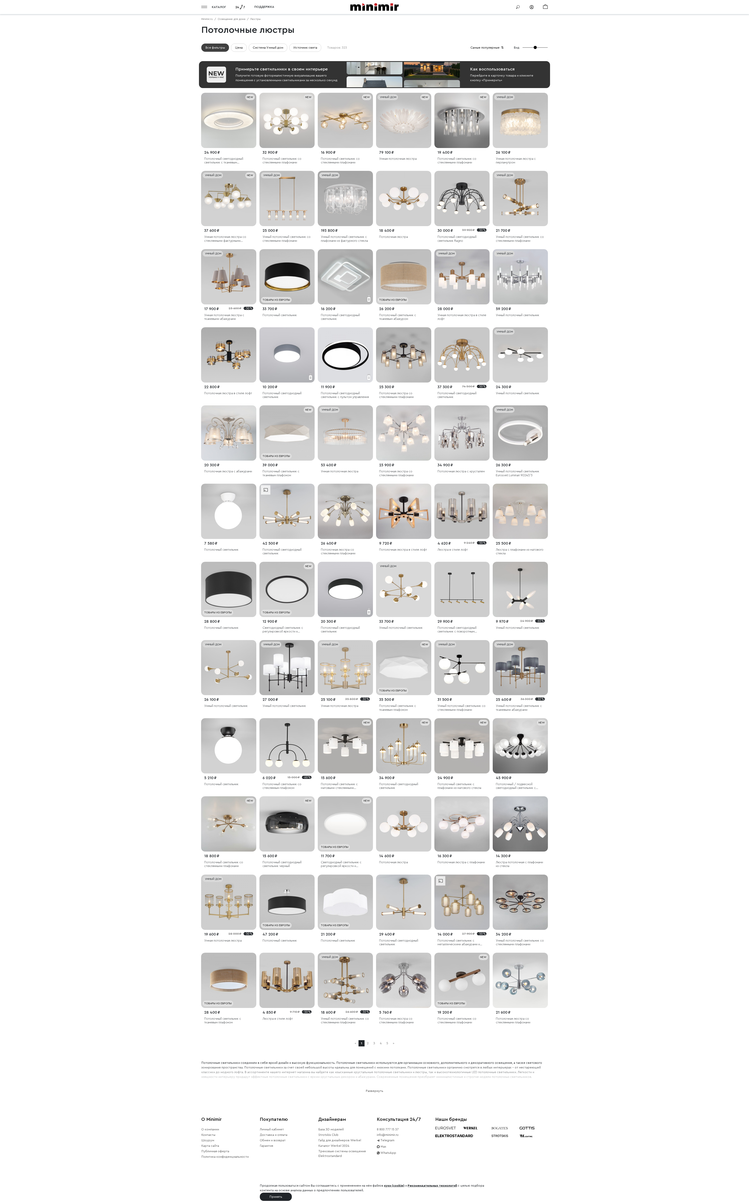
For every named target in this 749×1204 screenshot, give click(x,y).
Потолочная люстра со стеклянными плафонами (396, 395)
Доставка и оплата (273, 1134)
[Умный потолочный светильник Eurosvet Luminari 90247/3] (520, 433)
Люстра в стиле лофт (453, 549)
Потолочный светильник (280, 315)
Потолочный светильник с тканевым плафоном (281, 473)
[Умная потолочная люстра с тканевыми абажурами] (228, 276)
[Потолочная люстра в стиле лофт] (228, 355)
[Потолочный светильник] (287, 276)
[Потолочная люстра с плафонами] (462, 824)
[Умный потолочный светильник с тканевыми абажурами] (520, 667)
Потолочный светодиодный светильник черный (282, 864)
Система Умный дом (268, 47)
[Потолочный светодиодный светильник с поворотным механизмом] (462, 589)
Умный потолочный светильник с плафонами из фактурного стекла (344, 238)
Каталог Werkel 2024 (333, 1145)
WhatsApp (388, 1152)
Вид (516, 47)
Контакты (208, 1134)
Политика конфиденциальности (225, 1156)
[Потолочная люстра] (403, 198)
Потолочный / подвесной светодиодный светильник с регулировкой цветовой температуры (516, 786)
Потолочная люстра (393, 236)
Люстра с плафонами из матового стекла (519, 551)
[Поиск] (518, 7)
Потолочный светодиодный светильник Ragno (457, 238)
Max (383, 1146)
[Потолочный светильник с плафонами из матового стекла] (462, 745)
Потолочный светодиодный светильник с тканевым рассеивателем (223, 160)
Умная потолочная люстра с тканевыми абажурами (224, 317)
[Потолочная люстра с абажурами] (228, 433)
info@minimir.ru (387, 1134)
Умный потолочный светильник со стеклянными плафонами (287, 238)
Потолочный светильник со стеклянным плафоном (282, 786)
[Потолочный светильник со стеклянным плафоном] (287, 745)
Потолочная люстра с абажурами (228, 471)
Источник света (305, 47)
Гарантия (266, 1145)
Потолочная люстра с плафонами (461, 862)
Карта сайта (210, 1145)
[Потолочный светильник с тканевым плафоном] (287, 433)
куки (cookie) (394, 1185)
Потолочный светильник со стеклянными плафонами (282, 160)
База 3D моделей (331, 1129)
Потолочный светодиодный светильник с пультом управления (345, 395)
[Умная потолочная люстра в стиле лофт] (462, 276)
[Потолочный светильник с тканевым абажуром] (403, 276)
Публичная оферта (215, 1151)
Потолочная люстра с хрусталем (461, 471)
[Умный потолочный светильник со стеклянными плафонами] (287, 198)
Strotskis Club (328, 1134)
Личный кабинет (272, 1129)
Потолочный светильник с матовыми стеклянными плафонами (339, 786)
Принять (275, 1196)
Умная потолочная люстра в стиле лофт (462, 317)
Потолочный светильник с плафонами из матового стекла (459, 786)
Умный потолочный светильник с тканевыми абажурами (519, 707)
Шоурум (207, 1140)
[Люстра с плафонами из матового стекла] (520, 511)
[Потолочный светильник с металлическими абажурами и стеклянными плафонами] (462, 902)
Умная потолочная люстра (398, 158)
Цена (239, 47)
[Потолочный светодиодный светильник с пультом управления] (345, 355)
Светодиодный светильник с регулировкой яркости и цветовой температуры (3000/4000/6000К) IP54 (283, 629)
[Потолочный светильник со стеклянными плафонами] (287, 120)
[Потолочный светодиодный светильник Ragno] (462, 198)
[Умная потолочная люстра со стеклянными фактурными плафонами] (228, 198)
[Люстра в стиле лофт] (462, 511)
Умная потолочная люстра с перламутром (516, 160)
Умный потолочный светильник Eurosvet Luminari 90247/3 (517, 473)
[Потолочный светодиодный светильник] (345, 276)
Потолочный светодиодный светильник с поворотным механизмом (457, 629)
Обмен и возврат (273, 1140)
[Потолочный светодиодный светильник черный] (287, 824)
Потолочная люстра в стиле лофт (228, 393)
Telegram (387, 1140)
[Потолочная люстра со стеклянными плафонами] (403, 355)
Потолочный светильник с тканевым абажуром (397, 317)
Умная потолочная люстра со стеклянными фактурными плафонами (225, 239)
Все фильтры (215, 47)
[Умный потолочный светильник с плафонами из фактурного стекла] (345, 198)
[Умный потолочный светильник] (520, 276)
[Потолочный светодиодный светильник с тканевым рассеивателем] (228, 120)
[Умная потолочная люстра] (403, 120)
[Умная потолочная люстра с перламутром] (520, 120)
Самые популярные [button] (487, 47)
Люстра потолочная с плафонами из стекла (519, 864)
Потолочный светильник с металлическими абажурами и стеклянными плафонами (459, 942)
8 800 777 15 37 (388, 1129)
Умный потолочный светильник (517, 315)
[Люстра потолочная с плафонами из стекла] (520, 824)
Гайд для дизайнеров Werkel (339, 1140)
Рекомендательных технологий (432, 1185)
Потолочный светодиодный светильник (340, 317)
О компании (210, 1129)
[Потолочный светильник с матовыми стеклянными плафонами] (345, 745)
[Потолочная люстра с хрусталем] (462, 433)
